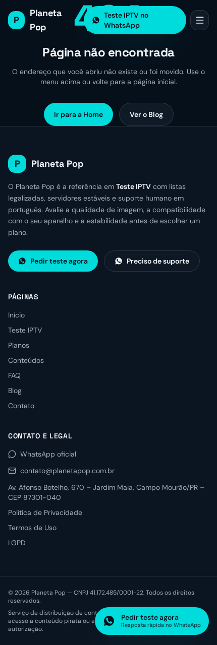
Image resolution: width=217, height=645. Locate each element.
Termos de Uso (32, 527)
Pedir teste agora (59, 261)
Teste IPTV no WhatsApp (126, 20)
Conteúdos (26, 360)
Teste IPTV (25, 330)
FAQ (14, 375)
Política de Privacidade (45, 512)
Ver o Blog (146, 114)
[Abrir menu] (199, 20)
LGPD (17, 542)
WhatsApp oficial (48, 454)
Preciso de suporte (158, 261)
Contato (21, 405)
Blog (15, 390)
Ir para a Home (78, 114)
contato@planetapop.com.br (67, 470)
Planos (18, 345)
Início (16, 314)
